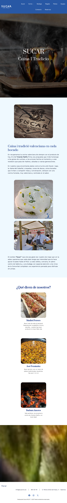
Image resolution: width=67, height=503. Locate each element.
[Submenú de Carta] (32, 3)
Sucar (4, 486)
